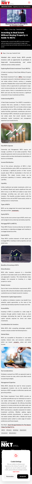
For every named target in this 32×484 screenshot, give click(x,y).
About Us (23, 450)
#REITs (3, 430)
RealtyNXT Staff (21, 29)
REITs (20, 77)
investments (15, 210)
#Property (9, 430)
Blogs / (7, 29)
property (17, 342)
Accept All (23, 476)
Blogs (4, 53)
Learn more (16, 471)
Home (2, 450)
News (12, 450)
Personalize (10, 476)
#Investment (4, 433)
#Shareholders (12, 433)
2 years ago (12, 29)
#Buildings (15, 430)
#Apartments (23, 430)
